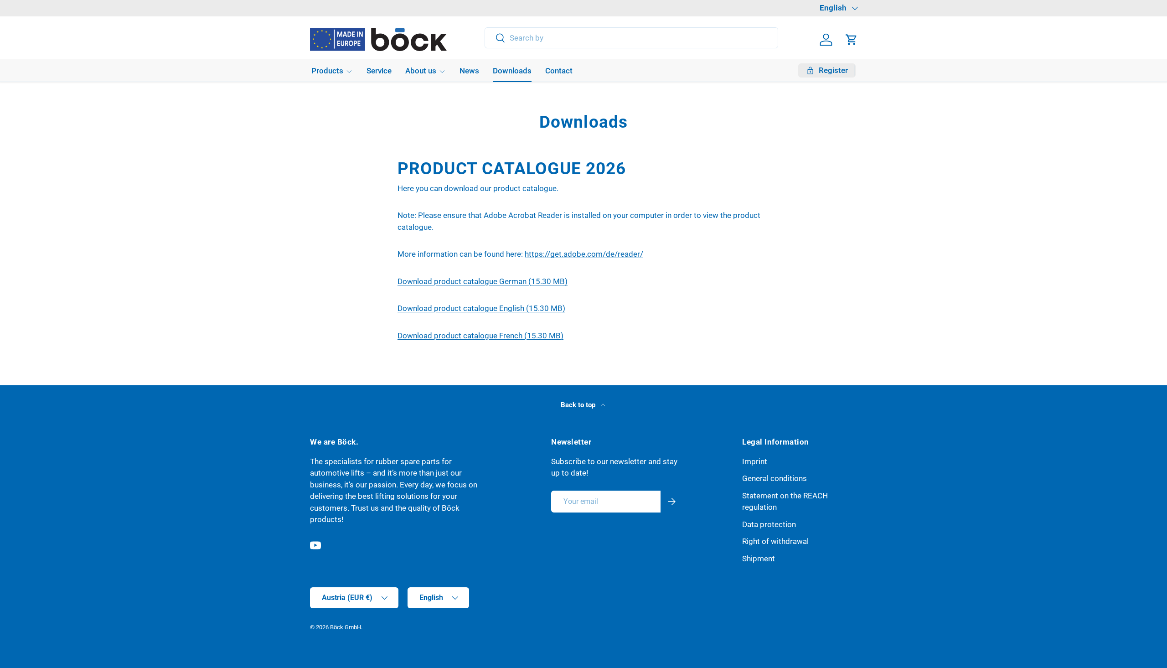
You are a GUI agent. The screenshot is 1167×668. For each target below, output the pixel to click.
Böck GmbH (345, 627)
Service (379, 70)
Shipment (758, 558)
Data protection (769, 524)
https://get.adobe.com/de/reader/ (584, 254)
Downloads (512, 70)
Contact (559, 70)
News (469, 70)
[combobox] (631, 38)
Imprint (754, 461)
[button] (852, 40)
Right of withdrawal (775, 541)
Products (327, 70)
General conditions (774, 478)
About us (420, 70)
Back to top (579, 405)
